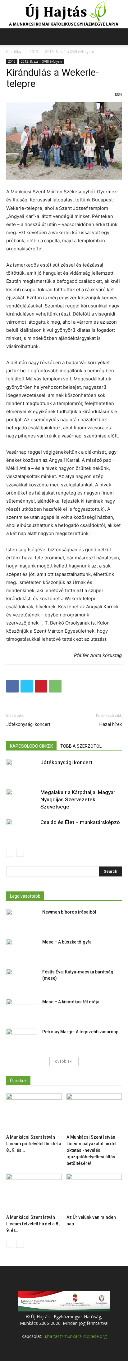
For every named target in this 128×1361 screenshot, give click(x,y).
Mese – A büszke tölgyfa (67, 941)
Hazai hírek (110, 724)
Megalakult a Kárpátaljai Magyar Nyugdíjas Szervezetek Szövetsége (77, 799)
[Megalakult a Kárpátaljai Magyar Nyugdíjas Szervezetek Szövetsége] (21, 799)
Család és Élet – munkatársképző (80, 822)
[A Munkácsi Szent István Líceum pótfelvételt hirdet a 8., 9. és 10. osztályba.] (34, 1112)
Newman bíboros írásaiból (69, 912)
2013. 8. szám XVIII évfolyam (69, 51)
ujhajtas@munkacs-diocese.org (75, 1336)
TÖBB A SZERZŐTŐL (81, 746)
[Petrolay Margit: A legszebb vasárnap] (21, 1039)
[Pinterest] (41, 686)
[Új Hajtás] (64, 14)
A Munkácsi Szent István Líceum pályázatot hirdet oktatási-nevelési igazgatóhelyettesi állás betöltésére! (91, 1150)
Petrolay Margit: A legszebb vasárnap (80, 1031)
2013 (34, 51)
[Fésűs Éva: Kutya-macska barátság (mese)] (21, 980)
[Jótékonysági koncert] (21, 769)
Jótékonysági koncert (28, 724)
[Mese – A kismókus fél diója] (21, 1010)
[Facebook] (12, 686)
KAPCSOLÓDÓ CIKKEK (31, 746)
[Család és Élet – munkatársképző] (21, 829)
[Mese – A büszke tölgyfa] (21, 950)
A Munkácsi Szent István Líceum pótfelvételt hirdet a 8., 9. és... (33, 1144)
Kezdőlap (14, 51)
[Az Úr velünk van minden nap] (94, 1193)
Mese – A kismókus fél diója (70, 1001)
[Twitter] (27, 686)
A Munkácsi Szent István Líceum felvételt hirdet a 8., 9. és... (33, 1224)
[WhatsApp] (55, 686)
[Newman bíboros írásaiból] (21, 920)
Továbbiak (62, 1061)
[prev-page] (10, 853)
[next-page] (20, 853)
